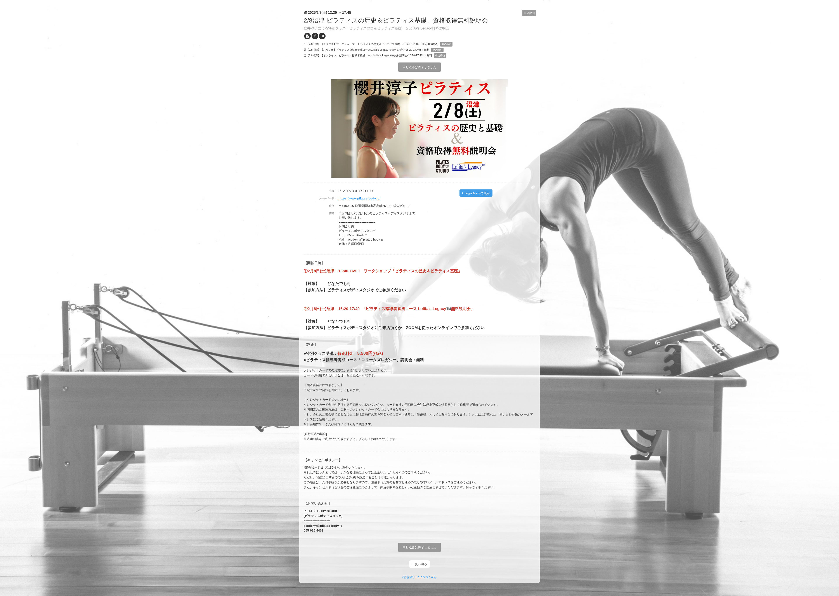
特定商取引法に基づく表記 (419, 577)
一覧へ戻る (419, 564)
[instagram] (322, 36)
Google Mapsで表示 (476, 193)
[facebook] (315, 36)
